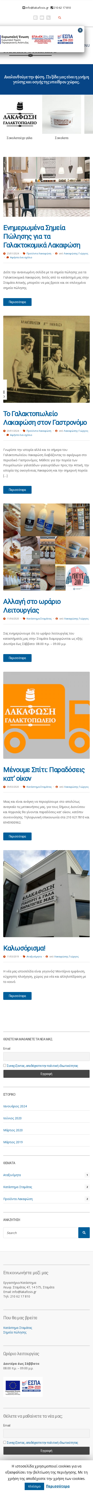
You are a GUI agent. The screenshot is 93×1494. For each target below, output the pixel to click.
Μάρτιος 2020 (13, 1130)
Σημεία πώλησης (14, 1332)
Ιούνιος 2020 (12, 1118)
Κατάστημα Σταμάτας (39, 618)
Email (6, 1048)
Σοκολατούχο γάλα (19, 138)
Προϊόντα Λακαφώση (39, 253)
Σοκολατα (61, 138)
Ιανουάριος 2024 (15, 1106)
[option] (19, 117)
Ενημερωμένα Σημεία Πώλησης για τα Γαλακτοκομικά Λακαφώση (41, 236)
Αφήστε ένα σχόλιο (21, 257)
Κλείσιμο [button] (34, 1486)
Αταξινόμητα (34, 956)
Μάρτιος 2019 (13, 1142)
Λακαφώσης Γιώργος (76, 253)
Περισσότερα (17, 302)
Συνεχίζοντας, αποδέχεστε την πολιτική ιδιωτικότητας (42, 1066)
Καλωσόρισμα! (24, 948)
